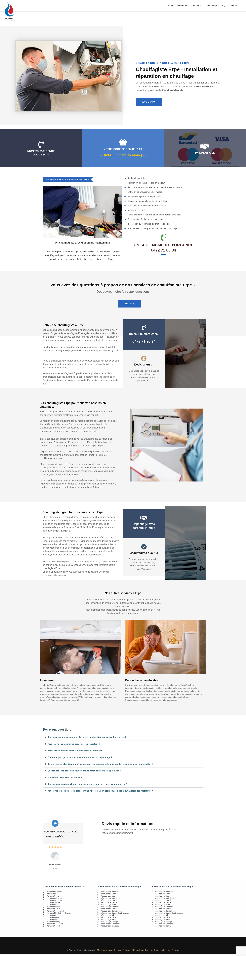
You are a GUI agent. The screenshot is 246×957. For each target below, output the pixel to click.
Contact (233, 5)
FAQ (223, 5)
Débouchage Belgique (142, 950)
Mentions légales (104, 950)
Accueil (169, 5)
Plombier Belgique (122, 950)
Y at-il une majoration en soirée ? (65, 777)
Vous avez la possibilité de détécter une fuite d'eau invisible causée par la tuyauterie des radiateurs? (100, 791)
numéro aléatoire (128, 155)
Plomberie (182, 5)
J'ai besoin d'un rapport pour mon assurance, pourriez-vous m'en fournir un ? (87, 784)
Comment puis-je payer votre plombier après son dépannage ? (80, 757)
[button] (123, 737)
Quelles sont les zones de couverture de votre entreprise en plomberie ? (85, 770)
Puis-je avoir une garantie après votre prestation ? (74, 744)
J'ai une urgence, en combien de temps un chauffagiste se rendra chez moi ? (88, 737)
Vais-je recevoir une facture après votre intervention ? (76, 750)
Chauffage (196, 5)
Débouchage (211, 5)
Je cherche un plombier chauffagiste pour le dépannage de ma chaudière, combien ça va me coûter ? (100, 764)
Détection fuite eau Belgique (167, 950)
